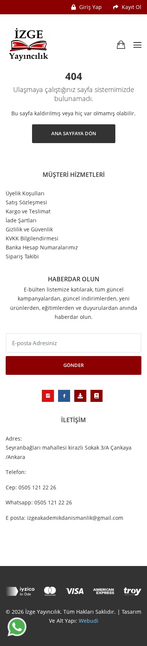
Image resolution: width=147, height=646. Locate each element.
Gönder (73, 365)
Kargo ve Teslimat (28, 211)
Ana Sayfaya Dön (73, 133)
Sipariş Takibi (22, 256)
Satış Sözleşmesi (26, 202)
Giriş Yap (90, 7)
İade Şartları (21, 220)
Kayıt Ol (130, 7)
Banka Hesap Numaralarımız (42, 247)
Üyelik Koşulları (25, 193)
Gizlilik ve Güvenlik (29, 229)
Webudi (88, 620)
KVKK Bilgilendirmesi (32, 238)
